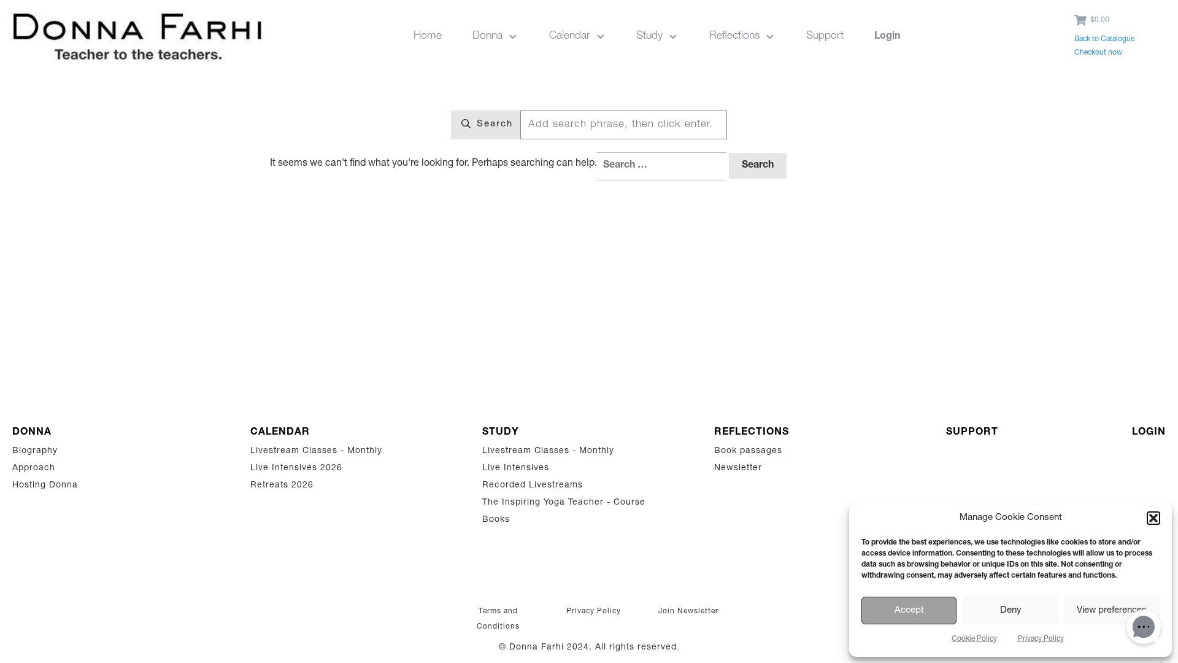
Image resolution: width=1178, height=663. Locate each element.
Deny (1011, 610)
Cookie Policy (974, 639)
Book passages (748, 451)
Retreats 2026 (282, 485)
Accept (909, 610)
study (500, 433)
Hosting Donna (45, 485)
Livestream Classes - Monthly (316, 451)
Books (496, 520)
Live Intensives (515, 468)
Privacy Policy (1041, 639)
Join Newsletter (688, 611)
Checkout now (1098, 52)
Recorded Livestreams (534, 485)
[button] (1153, 518)
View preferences (1112, 610)
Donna (32, 433)
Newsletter (738, 468)
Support (972, 433)
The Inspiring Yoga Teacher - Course (563, 502)
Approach (33, 468)
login (1149, 433)
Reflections (751, 433)
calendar (280, 433)
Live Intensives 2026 (296, 468)
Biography (35, 451)
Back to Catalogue (1104, 39)
